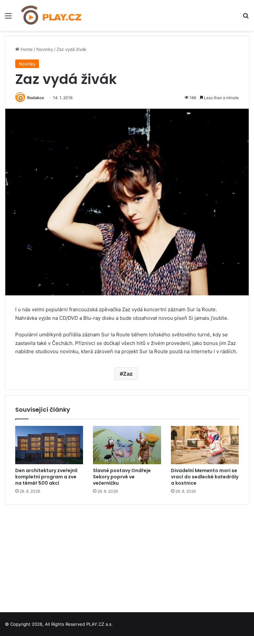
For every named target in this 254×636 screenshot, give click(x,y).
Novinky (44, 49)
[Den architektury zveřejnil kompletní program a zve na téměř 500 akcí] (49, 445)
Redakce (35, 97)
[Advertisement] (127, 556)
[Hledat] (245, 18)
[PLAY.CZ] (51, 15)
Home (26, 49)
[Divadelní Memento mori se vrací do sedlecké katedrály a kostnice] (205, 445)
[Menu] (8, 18)
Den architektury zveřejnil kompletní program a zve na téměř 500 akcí (46, 476)
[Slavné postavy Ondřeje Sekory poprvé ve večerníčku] (127, 445)
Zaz (128, 373)
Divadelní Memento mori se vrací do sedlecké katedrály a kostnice (204, 476)
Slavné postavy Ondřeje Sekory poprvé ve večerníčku (122, 476)
